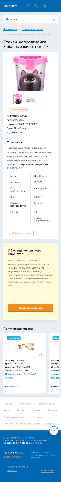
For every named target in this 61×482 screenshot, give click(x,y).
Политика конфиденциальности (21, 423)
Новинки (22, 410)
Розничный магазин (14, 417)
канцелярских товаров (16, 443)
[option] (30, 73)
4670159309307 (28, 124)
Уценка (38, 410)
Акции (6, 410)
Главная (7, 403)
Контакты (51, 423)
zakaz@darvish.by (12, 456)
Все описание (15, 167)
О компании (25, 403)
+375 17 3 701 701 (13, 452)
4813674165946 (23, 367)
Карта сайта (47, 470)
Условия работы (48, 403)
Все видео (38, 417)
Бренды (52, 410)
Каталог (11, 19)
